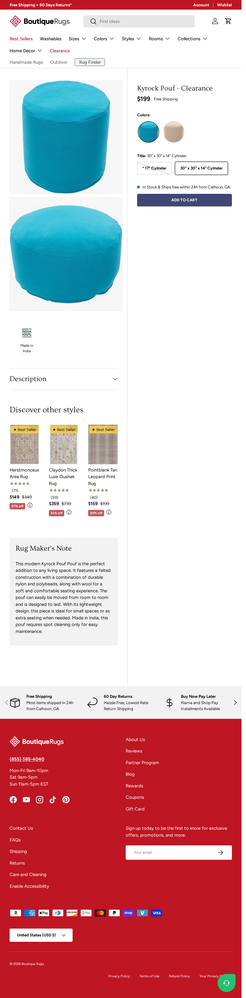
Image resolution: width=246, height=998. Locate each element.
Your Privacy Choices (216, 976)
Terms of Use (149, 976)
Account (201, 4)
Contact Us (21, 828)
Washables (51, 38)
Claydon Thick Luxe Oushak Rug (63, 476)
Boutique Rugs (33, 964)
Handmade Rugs (26, 62)
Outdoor (59, 62)
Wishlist (224, 4)
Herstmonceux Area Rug (24, 473)
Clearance (60, 50)
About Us (135, 739)
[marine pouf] (173, 132)
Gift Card (135, 809)
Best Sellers (21, 38)
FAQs (15, 840)
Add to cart (184, 199)
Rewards (134, 786)
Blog (130, 774)
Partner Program (142, 762)
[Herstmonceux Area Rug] (24, 444)
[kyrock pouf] (148, 132)
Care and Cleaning (28, 874)
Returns (17, 863)
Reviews (134, 751)
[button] (228, 21)
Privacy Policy (119, 976)
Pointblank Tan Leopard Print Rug (102, 476)
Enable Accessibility (29, 886)
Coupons (135, 797)
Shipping (18, 851)
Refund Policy (179, 976)
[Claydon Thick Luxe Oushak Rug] (64, 444)
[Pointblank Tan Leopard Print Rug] (103, 444)
